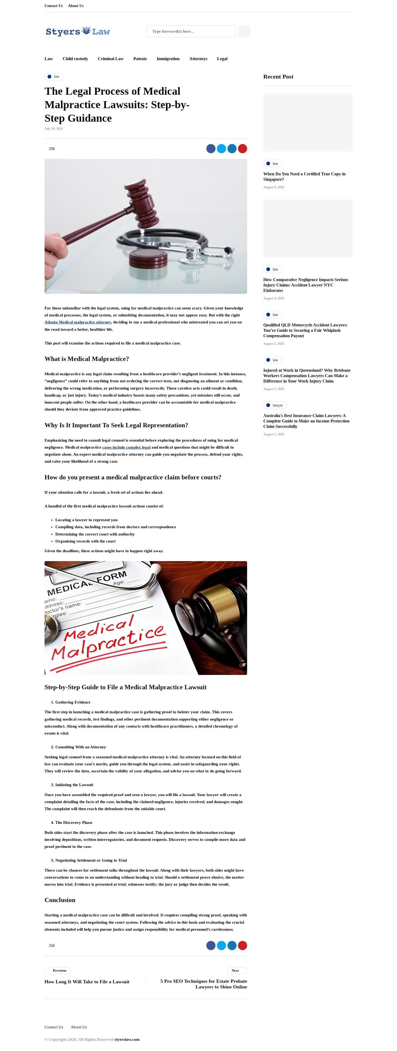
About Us (75, 6)
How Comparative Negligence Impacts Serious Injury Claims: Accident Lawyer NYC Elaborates (305, 285)
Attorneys (198, 58)
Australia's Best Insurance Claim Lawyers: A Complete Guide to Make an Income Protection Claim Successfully (306, 421)
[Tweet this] (221, 148)
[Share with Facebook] (211, 148)
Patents (140, 58)
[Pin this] (242, 148)
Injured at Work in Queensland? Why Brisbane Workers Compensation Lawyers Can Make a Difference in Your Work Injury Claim (307, 375)
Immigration (168, 58)
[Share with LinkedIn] (232, 148)
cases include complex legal (126, 447)
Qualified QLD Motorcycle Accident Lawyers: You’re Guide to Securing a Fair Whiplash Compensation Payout (305, 330)
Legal (222, 58)
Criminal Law (111, 58)
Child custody (75, 58)
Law (49, 58)
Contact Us (54, 6)
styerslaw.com (127, 1039)
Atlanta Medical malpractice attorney (78, 322)
